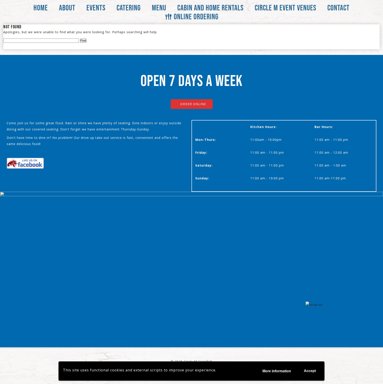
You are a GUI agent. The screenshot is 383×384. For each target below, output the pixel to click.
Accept (310, 371)
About (67, 7)
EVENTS (96, 7)
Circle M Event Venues (285, 7)
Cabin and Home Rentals (210, 7)
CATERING (129, 7)
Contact (338, 7)
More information (276, 371)
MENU (159, 7)
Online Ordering (196, 16)
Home (40, 7)
